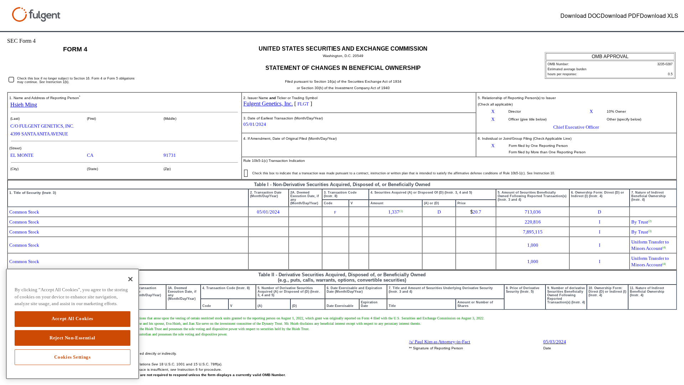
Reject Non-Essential (72, 337)
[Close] (130, 279)
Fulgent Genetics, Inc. (268, 104)
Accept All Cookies (72, 318)
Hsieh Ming (23, 105)
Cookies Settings (72, 357)
